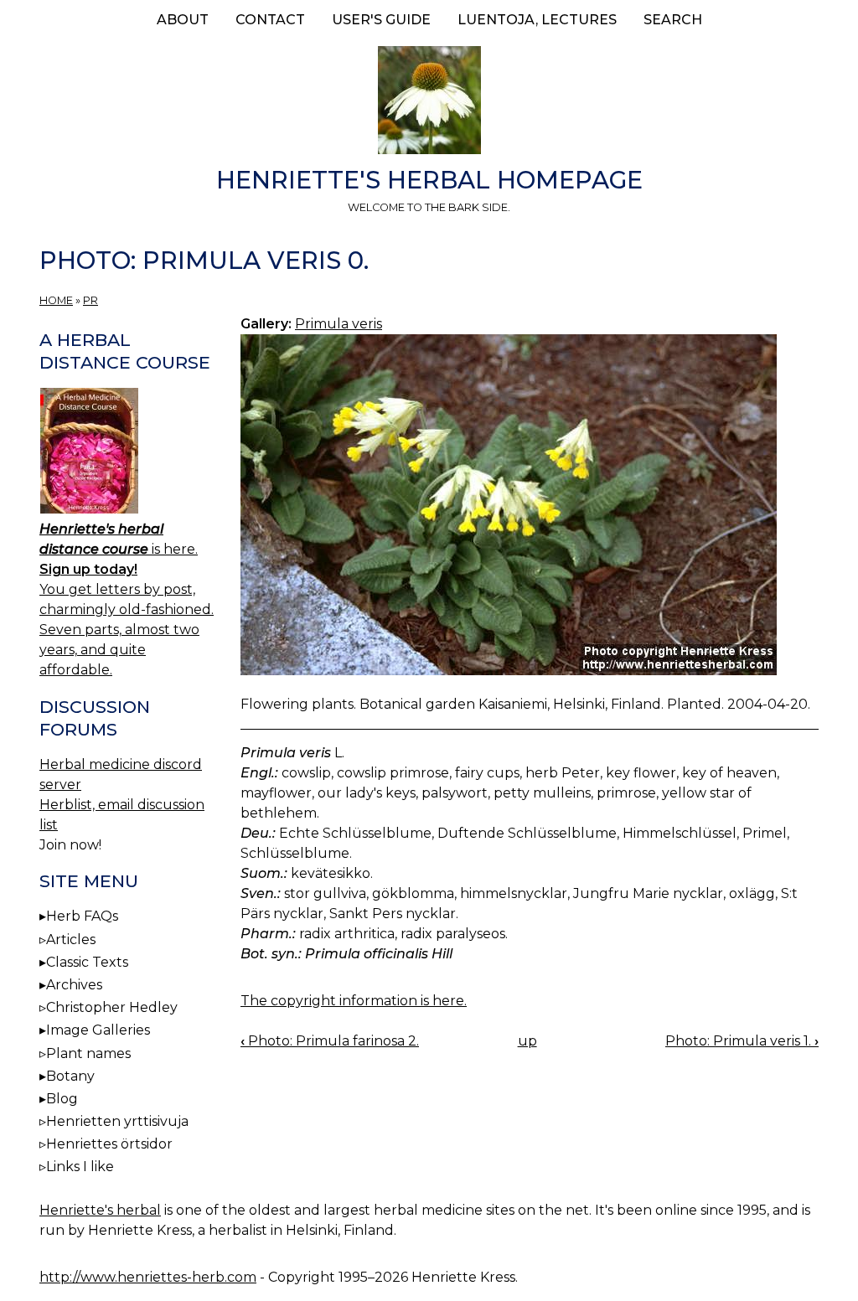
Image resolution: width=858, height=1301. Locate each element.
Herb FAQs (82, 916)
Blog (62, 1099)
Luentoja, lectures (537, 20)
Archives (74, 985)
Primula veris (338, 324)
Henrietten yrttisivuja (117, 1121)
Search (673, 20)
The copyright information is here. (353, 1001)
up (527, 1041)
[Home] (429, 103)
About (183, 20)
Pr (90, 300)
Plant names (88, 1053)
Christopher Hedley (112, 1007)
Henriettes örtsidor (109, 1144)
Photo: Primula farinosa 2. (329, 1041)
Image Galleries (98, 1030)
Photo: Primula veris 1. (742, 1041)
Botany (70, 1076)
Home (56, 300)
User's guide (381, 20)
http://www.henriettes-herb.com (147, 1277)
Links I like (80, 1167)
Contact (270, 20)
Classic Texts (87, 962)
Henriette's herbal (100, 1210)
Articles (71, 939)
